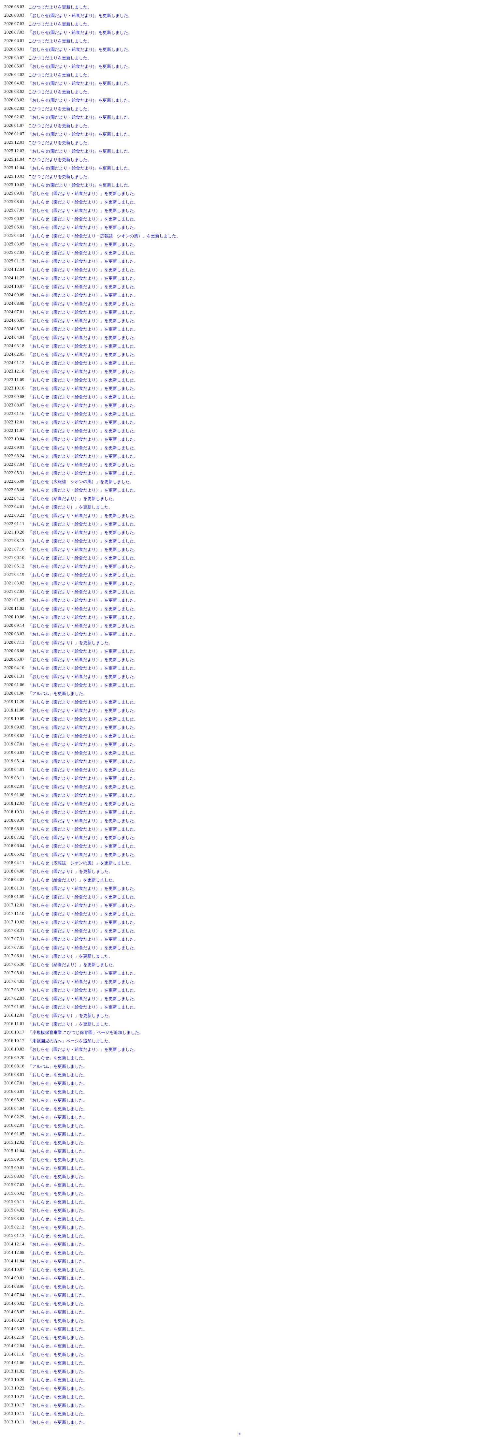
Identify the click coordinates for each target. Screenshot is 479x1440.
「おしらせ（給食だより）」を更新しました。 (72, 498)
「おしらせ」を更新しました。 (57, 1057)
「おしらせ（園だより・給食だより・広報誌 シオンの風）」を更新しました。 (104, 235)
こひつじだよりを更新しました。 (60, 7)
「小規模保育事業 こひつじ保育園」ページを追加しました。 (85, 1032)
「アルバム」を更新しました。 (57, 693)
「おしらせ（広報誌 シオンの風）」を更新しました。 (81, 481)
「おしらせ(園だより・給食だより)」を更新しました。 (80, 15)
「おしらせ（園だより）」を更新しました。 (70, 507)
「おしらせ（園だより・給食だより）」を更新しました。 (83, 193)
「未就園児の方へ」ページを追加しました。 (70, 1040)
